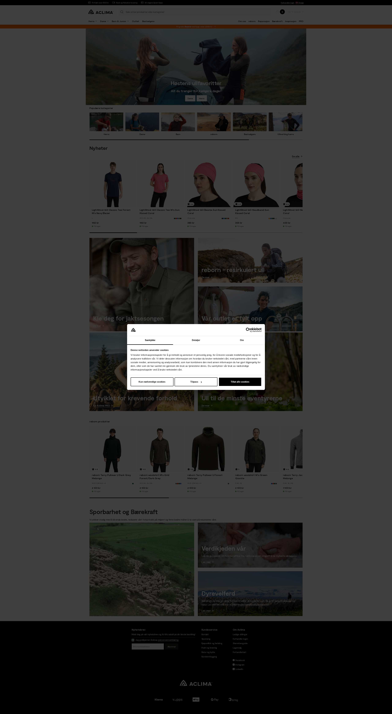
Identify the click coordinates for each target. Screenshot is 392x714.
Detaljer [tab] (196, 340)
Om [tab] (242, 340)
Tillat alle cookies (240, 381)
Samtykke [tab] (150, 340)
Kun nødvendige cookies (152, 381)
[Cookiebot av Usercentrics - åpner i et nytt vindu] (248, 330)
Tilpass (194, 381)
